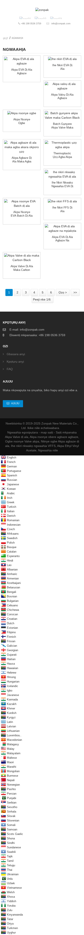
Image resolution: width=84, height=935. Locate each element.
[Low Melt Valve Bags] (62, 86)
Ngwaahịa (17, 37)
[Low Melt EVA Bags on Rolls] (62, 228)
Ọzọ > (63, 292)
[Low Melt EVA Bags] (22, 61)
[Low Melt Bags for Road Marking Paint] (22, 147)
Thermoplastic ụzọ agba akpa (62, 155)
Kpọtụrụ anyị (15, 361)
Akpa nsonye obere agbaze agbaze (54, 437)
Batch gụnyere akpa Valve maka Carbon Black (62, 127)
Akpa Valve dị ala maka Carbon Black (22, 270)
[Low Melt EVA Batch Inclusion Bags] (22, 204)
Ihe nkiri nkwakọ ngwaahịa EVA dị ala (62, 186)
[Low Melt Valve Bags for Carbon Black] (22, 258)
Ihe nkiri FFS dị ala (62, 209)
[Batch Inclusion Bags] (22, 113)
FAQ (10, 369)
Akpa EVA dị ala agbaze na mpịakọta (62, 240)
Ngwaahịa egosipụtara (22, 432)
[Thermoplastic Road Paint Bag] (62, 145)
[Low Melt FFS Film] (62, 201)
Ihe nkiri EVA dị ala (62, 67)
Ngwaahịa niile (48, 450)
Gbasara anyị (16, 354)
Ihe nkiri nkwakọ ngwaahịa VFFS (33, 446)
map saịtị (47, 432)
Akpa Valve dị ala (16, 437)
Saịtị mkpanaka (66, 432)
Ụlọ (5, 38)
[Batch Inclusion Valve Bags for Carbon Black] (62, 115)
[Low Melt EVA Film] (62, 59)
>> (75, 292)
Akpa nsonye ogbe (21, 121)
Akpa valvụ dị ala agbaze (62, 96)
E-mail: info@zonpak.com (26, 329)
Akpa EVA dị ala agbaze (21, 71)
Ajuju (15, 403)
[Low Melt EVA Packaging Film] (62, 174)
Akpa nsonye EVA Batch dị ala (22, 213)
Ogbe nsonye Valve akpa (22, 441)
